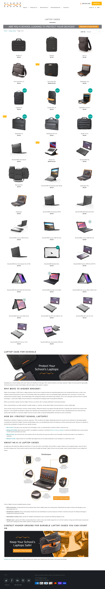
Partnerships (56, 7)
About (25, 7)
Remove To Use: (11, 438)
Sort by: (83, 31)
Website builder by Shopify (42, 580)
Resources (44, 7)
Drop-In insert (54, 430)
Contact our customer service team (13, 559)
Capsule (61, 430)
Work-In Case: (10, 434)
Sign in (91, 7)
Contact (66, 7)
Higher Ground (43, 578)
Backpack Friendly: (12, 430)
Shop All (96, 3)
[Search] (95, 7)
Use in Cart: (10, 427)
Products (34, 7)
